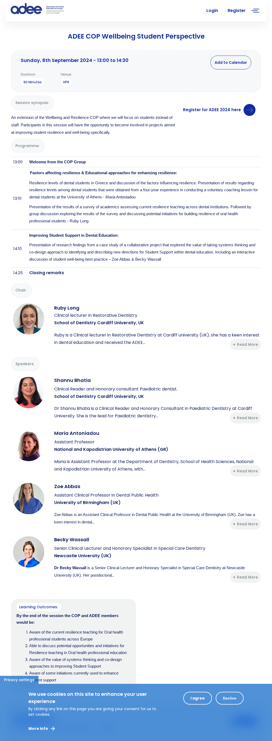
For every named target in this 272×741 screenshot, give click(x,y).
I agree (197, 698)
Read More (247, 344)
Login (212, 10)
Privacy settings (19, 679)
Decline (229, 698)
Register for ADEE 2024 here (212, 110)
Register (237, 10)
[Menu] (255, 11)
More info (38, 728)
